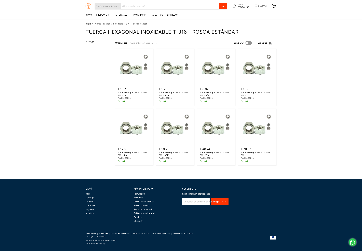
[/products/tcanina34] (175, 127)
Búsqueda (138, 197)
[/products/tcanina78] (216, 127)
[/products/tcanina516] (175, 68)
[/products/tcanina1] (257, 127)
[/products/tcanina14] (134, 68)
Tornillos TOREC (124, 98)
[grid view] (271, 43)
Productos (102, 15)
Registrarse (219, 201)
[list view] (275, 43)
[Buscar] (223, 6)
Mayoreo (90, 209)
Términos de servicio (143, 209)
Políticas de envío (142, 205)
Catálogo (90, 197)
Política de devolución (144, 201)
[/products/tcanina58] (134, 127)
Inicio (89, 15)
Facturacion (139, 194)
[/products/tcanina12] (257, 68)
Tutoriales (121, 15)
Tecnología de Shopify (95, 243)
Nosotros (157, 15)
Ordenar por (121, 43)
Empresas (172, 15)
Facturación (140, 15)
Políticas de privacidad (144, 213)
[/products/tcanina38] (216, 68)
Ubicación (90, 205)
